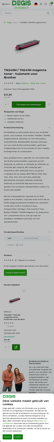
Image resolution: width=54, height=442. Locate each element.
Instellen (18, 437)
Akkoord (7, 437)
